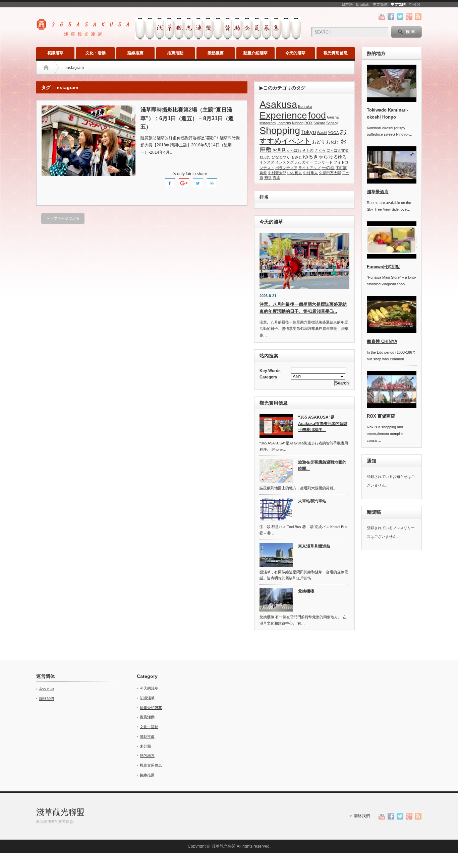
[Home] (46, 67)
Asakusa (278, 104)
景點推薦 (216, 53)
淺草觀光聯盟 (60, 811)
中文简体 (380, 4)
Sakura (319, 123)
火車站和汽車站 (312, 501)
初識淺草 (55, 53)
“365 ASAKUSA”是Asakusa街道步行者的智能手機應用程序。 (322, 423)
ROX (308, 123)
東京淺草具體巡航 (314, 546)
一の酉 (328, 167)
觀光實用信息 (336, 53)
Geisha (333, 117)
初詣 (268, 177)
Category (268, 377)
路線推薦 (135, 53)
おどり (318, 141)
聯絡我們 (46, 699)
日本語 (347, 4)
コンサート (323, 162)
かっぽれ (294, 150)
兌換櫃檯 (306, 591)
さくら (320, 150)
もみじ (296, 157)
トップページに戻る (62, 218)
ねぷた (265, 157)
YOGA (333, 133)
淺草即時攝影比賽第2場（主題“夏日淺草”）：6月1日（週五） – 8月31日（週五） (187, 118)
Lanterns (284, 123)
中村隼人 (310, 173)
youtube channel (382, 16)
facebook (391, 16)
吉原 (276, 177)
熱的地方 (147, 756)
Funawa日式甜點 (383, 266)
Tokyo (308, 132)
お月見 (279, 150)
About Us (46, 689)
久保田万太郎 (330, 173)
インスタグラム (288, 162)
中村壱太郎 (277, 173)
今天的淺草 (295, 53)
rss (418, 16)
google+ (409, 16)
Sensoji (332, 123)
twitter (400, 16)
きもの (307, 150)
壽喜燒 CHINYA (382, 341)
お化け (332, 141)
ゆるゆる (338, 156)
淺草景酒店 (378, 191)
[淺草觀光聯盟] (83, 34)
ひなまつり (281, 157)
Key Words (270, 370)
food (317, 116)
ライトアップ (309, 168)
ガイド (307, 162)
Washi (322, 133)
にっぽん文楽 (338, 150)
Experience (283, 115)
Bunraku (305, 106)
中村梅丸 (294, 173)
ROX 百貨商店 (381, 416)
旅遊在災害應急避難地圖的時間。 (322, 465)
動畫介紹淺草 (255, 53)
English (362, 4)
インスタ (267, 162)
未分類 (145, 746)
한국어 (414, 4)
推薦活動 (175, 53)
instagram (268, 123)
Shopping (280, 130)
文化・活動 (95, 53)
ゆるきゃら (315, 156)
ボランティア (286, 168)
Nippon (297, 123)
